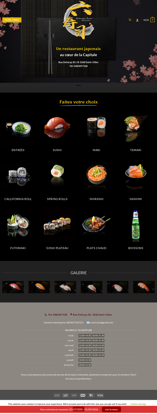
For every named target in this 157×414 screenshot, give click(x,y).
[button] (149, 20)
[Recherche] (130, 20)
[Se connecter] (137, 20)
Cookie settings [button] (138, 404)
